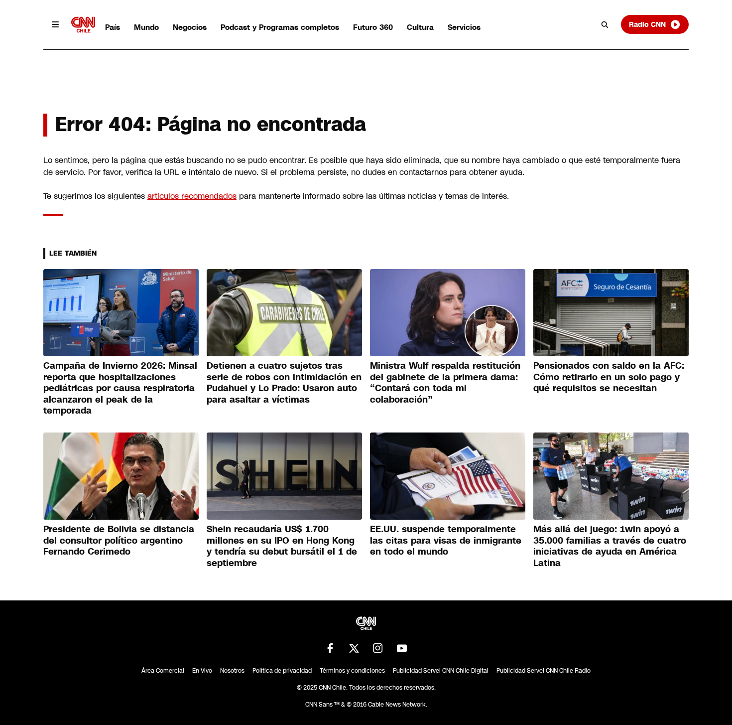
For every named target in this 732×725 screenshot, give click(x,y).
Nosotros (232, 671)
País (112, 27)
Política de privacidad (282, 671)
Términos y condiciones (352, 671)
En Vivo (202, 671)
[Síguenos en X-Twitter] (354, 648)
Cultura (420, 27)
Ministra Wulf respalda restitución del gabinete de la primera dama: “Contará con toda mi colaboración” (445, 382)
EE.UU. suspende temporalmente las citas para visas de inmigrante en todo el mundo (445, 540)
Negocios (190, 27)
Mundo (146, 27)
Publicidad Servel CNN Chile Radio (543, 671)
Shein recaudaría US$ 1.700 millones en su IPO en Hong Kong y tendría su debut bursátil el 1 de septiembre (282, 546)
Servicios (464, 27)
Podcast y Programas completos (280, 27)
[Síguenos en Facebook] (330, 648)
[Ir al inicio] (83, 24)
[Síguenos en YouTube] (402, 648)
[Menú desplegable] (55, 24)
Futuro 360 (373, 27)
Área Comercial (162, 671)
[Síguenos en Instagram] (378, 648)
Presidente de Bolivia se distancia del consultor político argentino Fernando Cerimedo (118, 540)
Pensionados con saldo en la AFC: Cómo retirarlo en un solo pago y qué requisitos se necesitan (608, 377)
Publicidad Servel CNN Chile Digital (440, 671)
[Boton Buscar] (605, 24)
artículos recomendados (192, 196)
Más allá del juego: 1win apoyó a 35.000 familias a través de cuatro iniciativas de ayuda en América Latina (609, 546)
